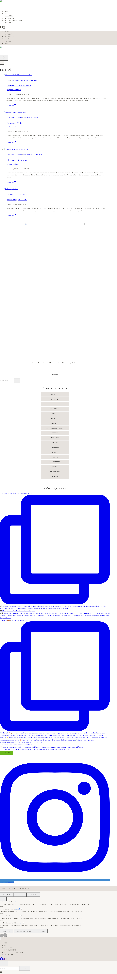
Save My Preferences (24, 931)
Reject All (20, 894)
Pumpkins (55, 447)
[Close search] (4, 963)
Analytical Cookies (8, 916)
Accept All (33, 894)
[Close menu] (0, 938)
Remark (17, 909)
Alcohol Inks (11, 117)
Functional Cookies (8, 909)
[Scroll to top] (1, 935)
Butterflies (9, 36)
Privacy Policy (24, 888)
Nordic (7, 43)
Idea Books (9, 16)
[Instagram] (4, 28)
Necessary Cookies (8, 902)
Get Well (25, 194)
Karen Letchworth (55, 428)
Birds (7, 32)
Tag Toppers (55, 462)
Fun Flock (14, 80)
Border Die (30, 155)
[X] (4, 960)
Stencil (55, 457)
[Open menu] (2, 63)
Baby (24, 155)
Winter (55, 476)
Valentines (55, 471)
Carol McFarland (54, 404)
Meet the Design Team (13, 20)
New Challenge (10, 18)
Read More (11, 105)
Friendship (26, 117)
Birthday (8, 34)
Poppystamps (13, 888)
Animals (19, 117)
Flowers (8, 41)
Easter (7, 39)
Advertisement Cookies (9, 923)
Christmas (54, 409)
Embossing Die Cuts (17, 199)
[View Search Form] (4, 58)
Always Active (19, 902)
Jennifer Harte (28, 80)
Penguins (55, 438)
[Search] (17, 381)
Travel (55, 467)
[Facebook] (1, 28)
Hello (21, 80)
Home (6, 11)
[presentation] (57, 75)
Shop (6, 13)
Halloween (55, 423)
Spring (55, 452)
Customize (6, 894)
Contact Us (9, 23)
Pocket (55, 442)
